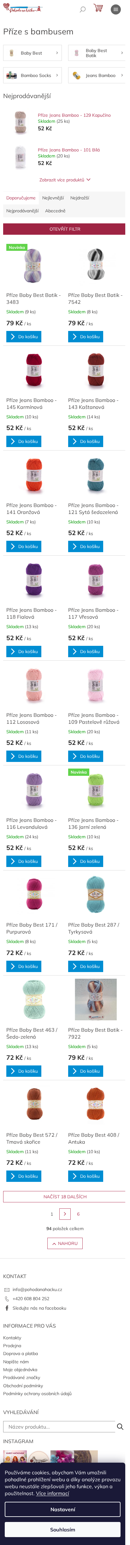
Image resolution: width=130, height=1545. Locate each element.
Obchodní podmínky (23, 1386)
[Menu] (115, 9)
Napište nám (16, 1362)
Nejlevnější (53, 198)
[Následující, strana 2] (65, 1214)
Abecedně (55, 211)
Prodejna (12, 1345)
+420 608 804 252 (31, 1298)
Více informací (52, 1493)
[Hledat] (82, 9)
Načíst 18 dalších (65, 1197)
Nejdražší (79, 198)
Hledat (120, 1426)
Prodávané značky (21, 1377)
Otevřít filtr (65, 229)
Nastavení (62, 1509)
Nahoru (68, 1243)
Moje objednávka (20, 1369)
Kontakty (12, 1338)
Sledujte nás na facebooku (39, 1308)
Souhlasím (62, 1529)
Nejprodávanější (22, 211)
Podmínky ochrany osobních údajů (37, 1393)
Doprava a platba (20, 1353)
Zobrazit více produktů (61, 180)
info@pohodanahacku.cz (37, 1289)
